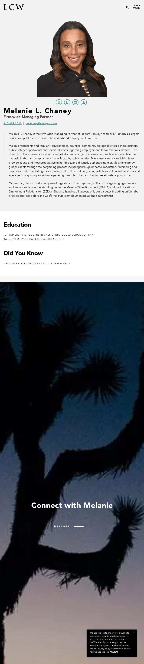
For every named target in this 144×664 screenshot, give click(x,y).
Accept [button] (114, 651)
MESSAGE (62, 526)
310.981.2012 (13, 123)
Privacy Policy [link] (104, 648)
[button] (134, 632)
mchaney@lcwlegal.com (41, 123)
